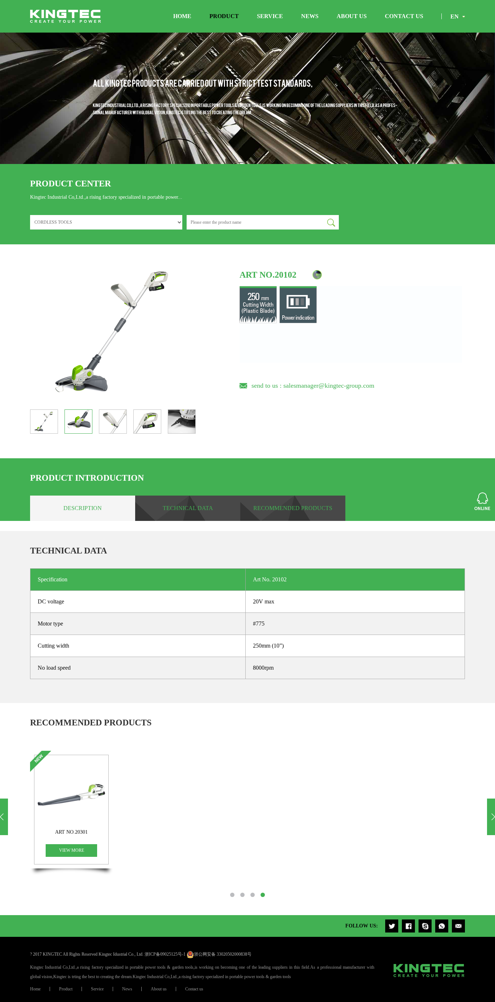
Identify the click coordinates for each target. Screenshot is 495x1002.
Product (224, 16)
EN (454, 16)
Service (270, 16)
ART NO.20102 (268, 274)
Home (182, 16)
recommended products (292, 508)
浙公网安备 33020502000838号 (222, 954)
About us (352, 16)
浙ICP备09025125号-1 (165, 954)
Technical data (188, 508)
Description (82, 508)
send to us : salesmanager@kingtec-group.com (312, 385)
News (310, 16)
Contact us (404, 16)
